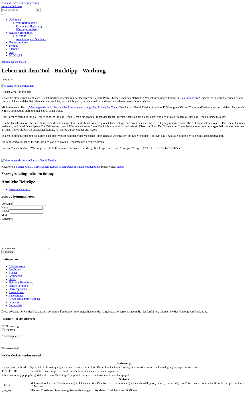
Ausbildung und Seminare (31, 39)
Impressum (32, 3)
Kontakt (6, 3)
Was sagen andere (26, 29)
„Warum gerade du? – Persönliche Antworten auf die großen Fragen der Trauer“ (74, 107)
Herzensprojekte (18, 289)
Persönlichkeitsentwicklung (83, 166)
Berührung (15, 269)
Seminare (14, 302)
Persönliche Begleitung (29, 26)
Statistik (10, 329)
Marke (5, 215)
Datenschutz (18, 3)
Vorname (6, 203)
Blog (11, 52)
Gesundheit (15, 275)
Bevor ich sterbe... (19, 189)
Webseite (6, 218)
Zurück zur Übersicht (13, 61)
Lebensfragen (58, 166)
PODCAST (15, 55)
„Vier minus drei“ (190, 98)
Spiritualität (15, 305)
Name (4, 207)
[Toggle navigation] (2, 14)
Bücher (20, 166)
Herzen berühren (18, 42)
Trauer (120, 166)
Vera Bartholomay (26, 22)
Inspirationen (41, 166)
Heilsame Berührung (20, 32)
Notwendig (12, 326)
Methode (21, 35)
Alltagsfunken (17, 266)
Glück (28, 166)
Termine (13, 45)
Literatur (14, 48)
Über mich (15, 19)
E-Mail (5, 211)
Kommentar (8, 248)
